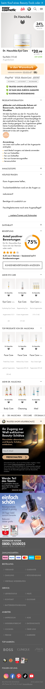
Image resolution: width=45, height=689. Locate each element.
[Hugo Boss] (8, 649)
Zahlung (9, 575)
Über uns (31, 629)
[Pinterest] (19, 676)
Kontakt (9, 599)
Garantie (31, 569)
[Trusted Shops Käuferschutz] (5, 660)
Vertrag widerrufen (15, 581)
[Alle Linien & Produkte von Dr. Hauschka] (22, 19)
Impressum (10, 617)
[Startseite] (3, 415)
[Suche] (35, 9)
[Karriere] (22, 484)
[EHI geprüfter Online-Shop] (11, 660)
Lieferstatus (11, 593)
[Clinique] (23, 649)
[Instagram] (6, 676)
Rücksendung (34, 575)
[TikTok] (25, 676)
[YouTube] (31, 676)
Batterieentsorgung (15, 605)
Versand (9, 569)
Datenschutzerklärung (18, 464)
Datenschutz (33, 623)
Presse (8, 635)
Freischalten (14, 457)
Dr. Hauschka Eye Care (15, 50)
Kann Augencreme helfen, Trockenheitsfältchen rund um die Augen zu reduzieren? (21, 187)
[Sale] (22, 9)
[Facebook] (12, 676)
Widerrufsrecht (13, 623)
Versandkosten (27, 684)
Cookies (9, 629)
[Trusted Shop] (29, 9)
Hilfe (29, 593)
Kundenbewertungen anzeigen (22, 265)
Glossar (31, 599)
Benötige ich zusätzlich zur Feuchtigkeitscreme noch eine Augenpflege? (22, 204)
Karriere (31, 635)
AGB (29, 617)
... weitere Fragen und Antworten (22, 215)
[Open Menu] (9, 9)
